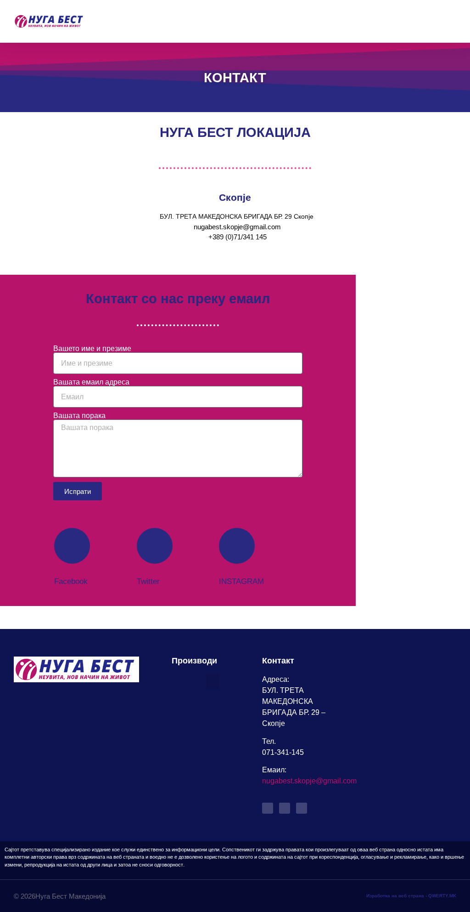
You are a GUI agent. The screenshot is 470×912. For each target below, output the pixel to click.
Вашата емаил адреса (91, 382)
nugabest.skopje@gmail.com (309, 781)
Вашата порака (79, 415)
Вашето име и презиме (92, 348)
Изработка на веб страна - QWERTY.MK (411, 895)
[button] (449, 21)
